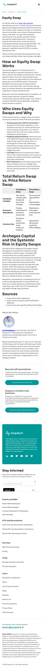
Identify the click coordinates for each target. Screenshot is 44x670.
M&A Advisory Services (10, 547)
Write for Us (6, 599)
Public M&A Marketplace (11, 504)
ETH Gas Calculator (9, 566)
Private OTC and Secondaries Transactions (17, 529)
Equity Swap (21, 12)
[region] (22, 210)
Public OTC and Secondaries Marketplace (17, 525)
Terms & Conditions (9, 604)
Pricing (4, 551)
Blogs (4, 591)
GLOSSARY (11, 12)
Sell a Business (7, 515)
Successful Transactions (11, 578)
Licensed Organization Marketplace (15, 511)
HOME (4, 12)
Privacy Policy (7, 608)
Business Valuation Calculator (13, 562)
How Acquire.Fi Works (10, 586)
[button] (39, 4)
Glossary (5, 595)
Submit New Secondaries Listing (14, 533)
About (4, 582)
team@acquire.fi (13, 627)
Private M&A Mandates (10, 507)
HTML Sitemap (7, 612)
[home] (9, 4)
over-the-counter (26, 23)
